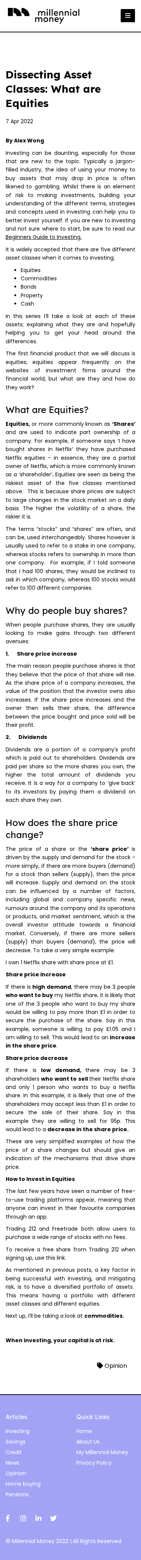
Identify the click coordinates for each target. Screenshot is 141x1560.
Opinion (115, 1365)
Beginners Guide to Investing (43, 237)
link (61, 1258)
